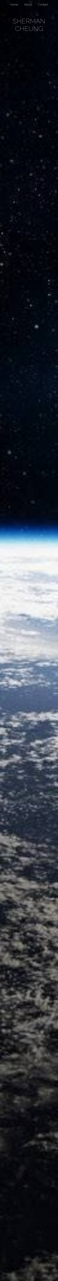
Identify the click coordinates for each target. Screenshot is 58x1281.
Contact (43, 4)
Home (14, 4)
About (28, 4)
